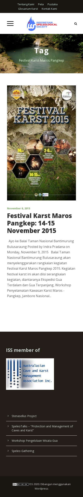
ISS (31, 484)
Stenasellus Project (24, 416)
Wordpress (41, 488)
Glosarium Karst (28, 8)
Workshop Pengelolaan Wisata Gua (35, 440)
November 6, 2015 (18, 208)
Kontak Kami (49, 8)
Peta (41, 4)
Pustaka (53, 4)
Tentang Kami (26, 4)
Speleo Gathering (23, 451)
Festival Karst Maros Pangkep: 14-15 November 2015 (39, 223)
